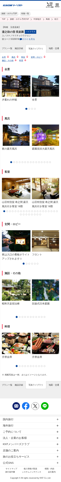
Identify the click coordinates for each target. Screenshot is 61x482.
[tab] (7, 48)
